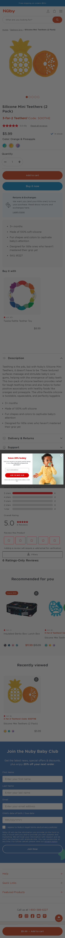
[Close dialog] (61, 455)
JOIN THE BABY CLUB (17, 475)
